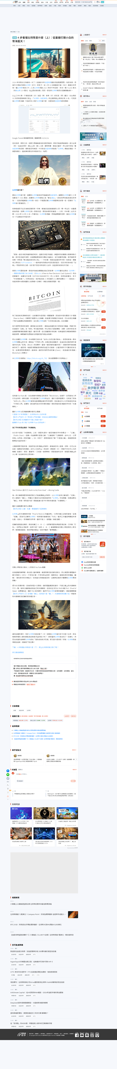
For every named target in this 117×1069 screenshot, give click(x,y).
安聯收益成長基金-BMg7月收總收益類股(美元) (90, 301)
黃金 (53, 198)
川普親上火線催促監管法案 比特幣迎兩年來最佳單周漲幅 (29, 730)
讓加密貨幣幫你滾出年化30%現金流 (25, 681)
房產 (70, 5)
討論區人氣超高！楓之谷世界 (67, 821)
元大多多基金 (85, 318)
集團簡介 (37, 1033)
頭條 (14, 5)
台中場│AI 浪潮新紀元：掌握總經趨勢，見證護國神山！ (96, 202)
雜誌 (90, 5)
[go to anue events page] (95, 2)
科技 (28, 5)
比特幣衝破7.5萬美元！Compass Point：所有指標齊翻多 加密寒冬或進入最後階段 (36, 733)
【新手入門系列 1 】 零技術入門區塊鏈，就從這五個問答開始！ (35, 417)
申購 (103, 312)
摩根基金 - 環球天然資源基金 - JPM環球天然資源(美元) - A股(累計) (90, 310)
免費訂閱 (102, 557)
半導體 (87, 426)
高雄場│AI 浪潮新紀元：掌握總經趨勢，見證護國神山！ (96, 224)
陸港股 (37, 2)
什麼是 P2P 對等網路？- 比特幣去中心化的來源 (29, 414)
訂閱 (72, 2)
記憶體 (87, 416)
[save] (7, 792)
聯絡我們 (56, 1033)
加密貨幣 (48, 82)
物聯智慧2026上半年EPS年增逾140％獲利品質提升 (20, 822)
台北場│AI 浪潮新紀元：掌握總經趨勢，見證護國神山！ (96, 209)
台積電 (87, 421)
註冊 (103, 2)
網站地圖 (66, 1033)
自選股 (102, 5)
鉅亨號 (67, 2)
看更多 (73, 749)
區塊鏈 (65, 5)
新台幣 (18, 90)
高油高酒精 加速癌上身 (19, 841)
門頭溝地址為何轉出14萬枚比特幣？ (24, 794)
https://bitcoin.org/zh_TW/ (37, 358)
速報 (46, 5)
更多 (103, 40)
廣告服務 (43, 1033)
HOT (88, 200)
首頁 (20, 2)
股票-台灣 (89, 321)
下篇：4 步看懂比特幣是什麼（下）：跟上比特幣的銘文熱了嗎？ (35, 647)
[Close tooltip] (21, 796)
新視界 (80, 5)
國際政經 (89, 149)
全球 (51, 2)
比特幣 (28, 85)
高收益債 (89, 330)
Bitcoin (38, 273)
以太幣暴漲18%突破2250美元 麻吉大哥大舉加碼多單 (43, 822)
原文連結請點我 (18, 652)
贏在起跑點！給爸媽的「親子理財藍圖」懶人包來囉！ (35, 716)
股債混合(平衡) (90, 305)
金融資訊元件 (49, 1033)
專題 (85, 5)
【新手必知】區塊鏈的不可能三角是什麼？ (27, 420)
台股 (28, 2)
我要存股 (73, 716)
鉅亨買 (61, 2)
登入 (100, 2)
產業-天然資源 (90, 314)
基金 (42, 2)
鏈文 (19, 32)
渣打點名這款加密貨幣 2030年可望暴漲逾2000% (44, 842)
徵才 (61, 1033)
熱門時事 (40, 5)
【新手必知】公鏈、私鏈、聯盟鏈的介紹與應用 (29, 509)
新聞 (24, 2)
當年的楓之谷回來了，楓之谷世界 (67, 842)
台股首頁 (67, 716)
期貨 (59, 5)
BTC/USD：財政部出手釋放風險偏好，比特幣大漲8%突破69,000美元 (33, 736)
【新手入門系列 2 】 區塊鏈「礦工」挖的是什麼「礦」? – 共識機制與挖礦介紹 (41, 593)
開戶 (103, 303)
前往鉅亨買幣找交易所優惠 (24, 676)
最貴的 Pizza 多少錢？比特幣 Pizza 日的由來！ (29, 422)
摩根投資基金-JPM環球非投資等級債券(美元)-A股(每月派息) (91, 326)
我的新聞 (95, 5)
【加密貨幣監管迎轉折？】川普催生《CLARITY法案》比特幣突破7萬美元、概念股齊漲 (37, 739)
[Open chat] (7, 796)
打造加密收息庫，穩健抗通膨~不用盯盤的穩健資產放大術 (96, 217)
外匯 (47, 2)
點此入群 (43, 668)
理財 (74, 5)
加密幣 (56, 2)
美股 (32, 2)
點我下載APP (31, 684)
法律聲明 (71, 1033)
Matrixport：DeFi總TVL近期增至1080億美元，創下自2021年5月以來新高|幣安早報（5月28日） (62, 795)
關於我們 (31, 1033)
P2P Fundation (26, 262)
